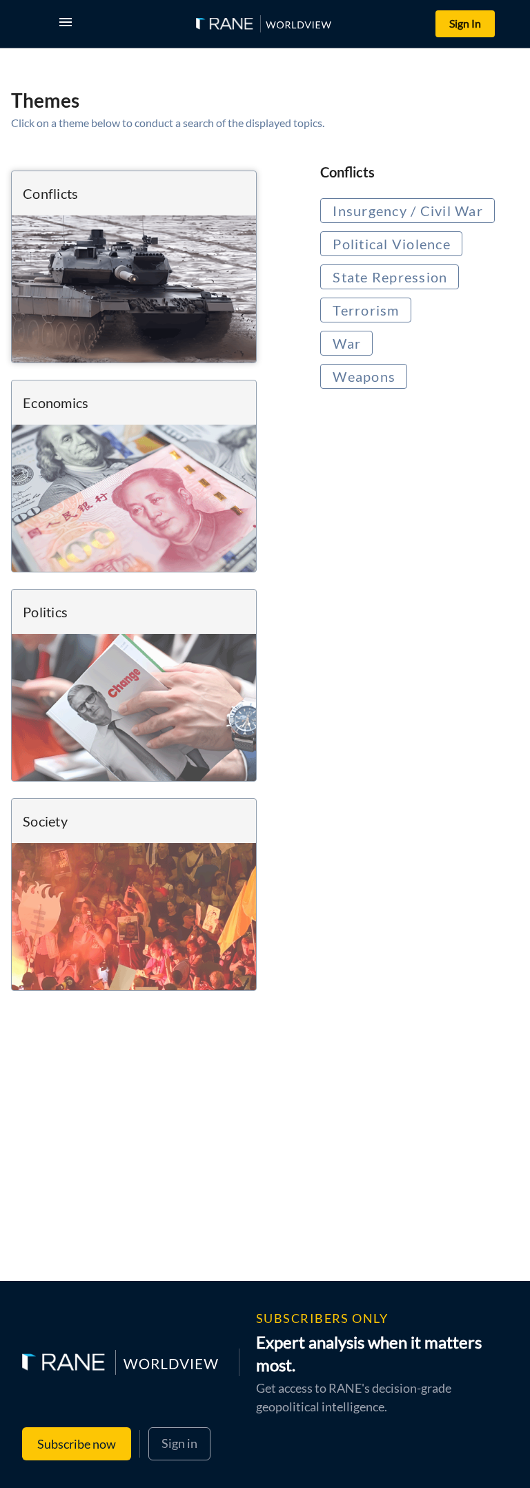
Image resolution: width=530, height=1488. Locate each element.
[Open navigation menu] (68, 24)
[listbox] (419, 298)
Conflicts (347, 172)
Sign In (465, 23)
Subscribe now (76, 1443)
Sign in (179, 1443)
